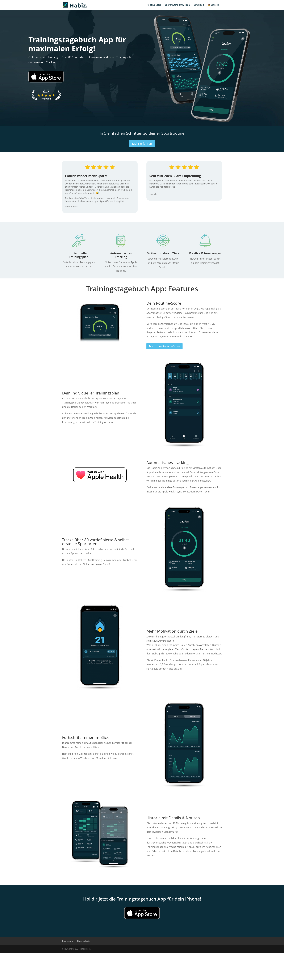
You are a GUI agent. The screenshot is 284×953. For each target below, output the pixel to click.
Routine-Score (154, 5)
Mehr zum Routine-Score (164, 346)
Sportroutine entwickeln (177, 5)
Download (199, 5)
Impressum (67, 941)
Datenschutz (83, 941)
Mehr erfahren (142, 144)
